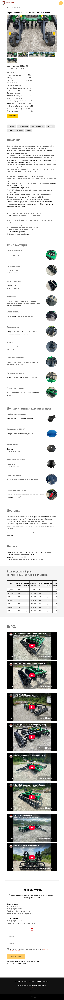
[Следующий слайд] (54, 33)
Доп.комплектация (37, 126)
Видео (28, 130)
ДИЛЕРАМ (38, 981)
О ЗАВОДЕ (31, 981)
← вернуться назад (13, 7)
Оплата (11, 130)
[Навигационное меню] (61, 3)
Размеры (20, 130)
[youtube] (32, 929)
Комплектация (23, 126)
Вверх (31, 990)
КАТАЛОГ (24, 981)
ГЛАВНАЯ (17, 981)
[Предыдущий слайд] (10, 33)
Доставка (50, 126)
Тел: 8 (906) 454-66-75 (14, 906)
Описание (12, 126)
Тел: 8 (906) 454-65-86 (14, 909)
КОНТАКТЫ (46, 981)
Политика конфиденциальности (32, 987)
